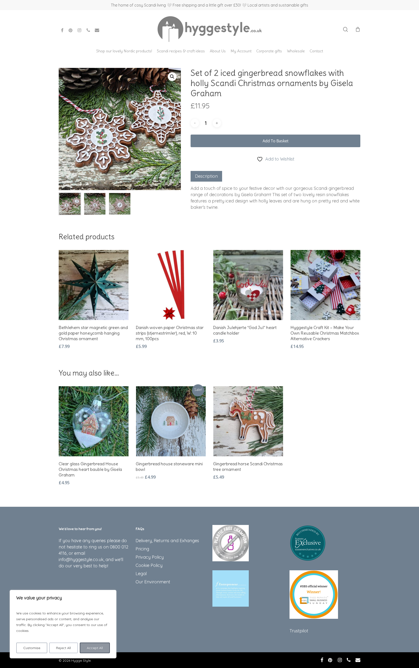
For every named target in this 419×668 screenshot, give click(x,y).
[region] (63, 624)
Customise (31, 648)
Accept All (95, 648)
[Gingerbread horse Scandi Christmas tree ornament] (248, 421)
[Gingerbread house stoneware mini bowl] (171, 421)
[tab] (206, 176)
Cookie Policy (149, 565)
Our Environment (153, 582)
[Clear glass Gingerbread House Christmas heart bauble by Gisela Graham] (94, 421)
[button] (172, 76)
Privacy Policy (150, 557)
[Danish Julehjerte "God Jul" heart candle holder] (248, 285)
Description (206, 176)
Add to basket (276, 141)
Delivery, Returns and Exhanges (167, 540)
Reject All (63, 648)
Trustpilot (299, 631)
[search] (345, 29)
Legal (141, 573)
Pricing (142, 549)
